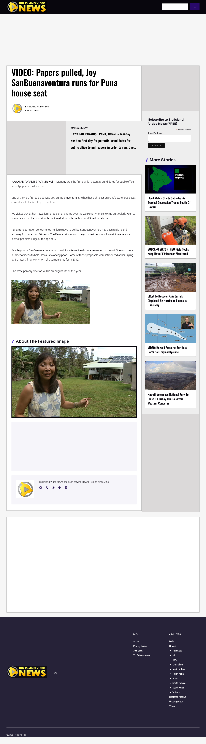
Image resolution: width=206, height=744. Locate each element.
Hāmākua (177, 650)
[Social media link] (40, 487)
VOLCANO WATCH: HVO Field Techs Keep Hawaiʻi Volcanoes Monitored (168, 251)
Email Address (156, 133)
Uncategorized (176, 701)
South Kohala (179, 683)
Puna (175, 678)
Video (172, 706)
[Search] (195, 6)
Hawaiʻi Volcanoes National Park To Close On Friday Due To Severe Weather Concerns (168, 398)
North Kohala (179, 669)
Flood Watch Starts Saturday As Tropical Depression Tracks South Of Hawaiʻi (169, 202)
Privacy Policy (140, 646)
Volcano (176, 692)
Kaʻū (175, 660)
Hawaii (172, 646)
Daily (171, 641)
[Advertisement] (103, 39)
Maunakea (178, 664)
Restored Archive (177, 697)
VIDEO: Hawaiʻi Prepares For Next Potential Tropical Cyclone (167, 349)
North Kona (178, 673)
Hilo (174, 655)
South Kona (178, 687)
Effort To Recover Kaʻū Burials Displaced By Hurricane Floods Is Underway (167, 300)
